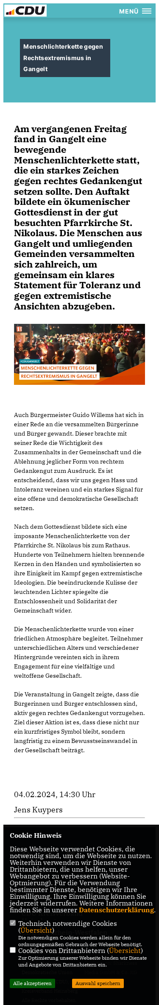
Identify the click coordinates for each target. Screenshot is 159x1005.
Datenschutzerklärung (116, 910)
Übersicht (36, 930)
